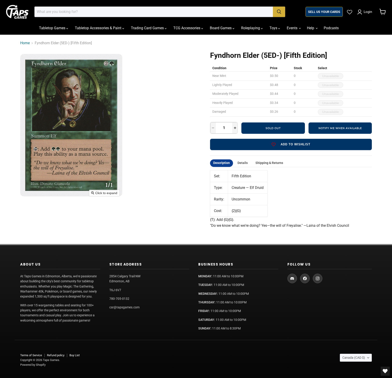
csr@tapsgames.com (124, 307)
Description (221, 163)
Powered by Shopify (33, 364)
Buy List (74, 355)
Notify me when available (340, 128)
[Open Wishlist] (385, 371)
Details (243, 163)
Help (311, 28)
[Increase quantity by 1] (235, 127)
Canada (353, 357)
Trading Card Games (148, 28)
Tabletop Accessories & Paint (98, 28)
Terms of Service (31, 355)
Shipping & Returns (269, 163)
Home (25, 43)
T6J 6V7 (115, 290)
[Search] (279, 12)
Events (292, 28)
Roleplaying (251, 28)
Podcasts (331, 28)
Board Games (221, 28)
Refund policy (55, 355)
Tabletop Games (52, 28)
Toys (274, 28)
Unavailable (330, 76)
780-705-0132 (119, 298)
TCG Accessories (187, 28)
